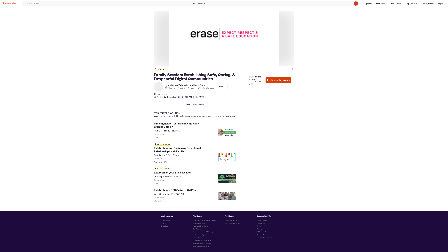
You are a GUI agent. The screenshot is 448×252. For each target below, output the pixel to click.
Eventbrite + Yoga (199, 223)
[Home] (9, 3)
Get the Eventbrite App (232, 223)
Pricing (163, 223)
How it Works (165, 220)
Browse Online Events (232, 220)
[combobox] (274, 3)
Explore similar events (278, 80)
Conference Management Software (204, 220)
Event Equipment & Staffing (202, 243)
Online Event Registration (201, 235)
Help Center (261, 223)
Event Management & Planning (203, 232)
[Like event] (292, 69)
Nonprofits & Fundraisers (201, 226)
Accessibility (261, 235)
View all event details (195, 104)
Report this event (262, 220)
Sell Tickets (197, 229)
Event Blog (164, 226)
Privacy (259, 229)
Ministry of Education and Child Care (186, 85)
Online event (162, 94)
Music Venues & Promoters (202, 240)
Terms (259, 226)
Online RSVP (197, 237)
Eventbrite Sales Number (201, 246)
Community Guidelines (264, 237)
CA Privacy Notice (263, 232)
